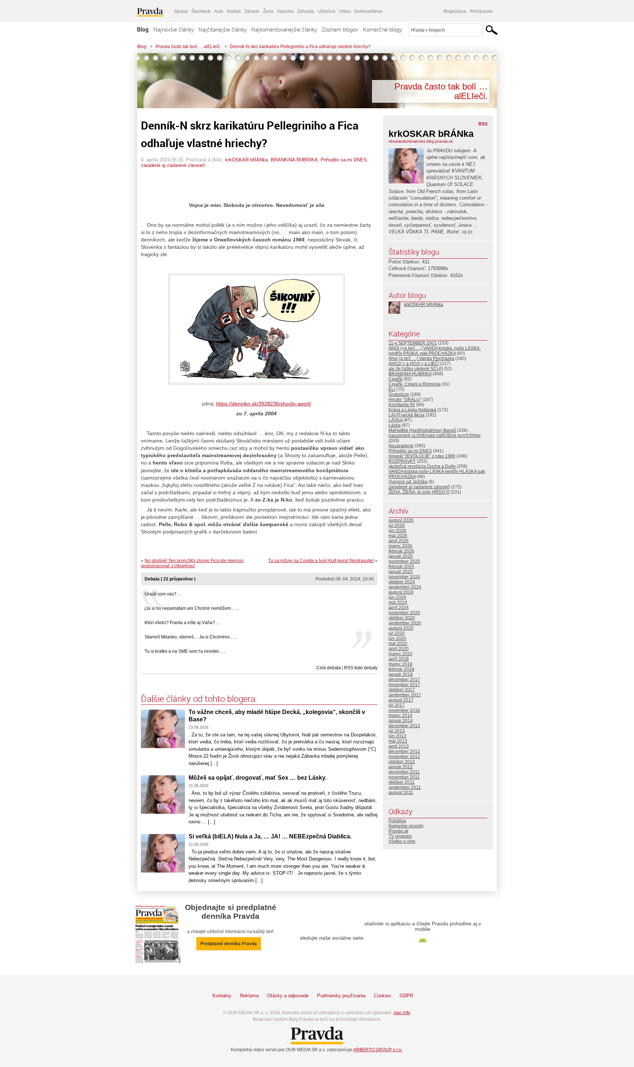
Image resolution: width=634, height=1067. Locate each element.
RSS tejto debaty (361, 667)
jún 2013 (397, 736)
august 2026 (401, 520)
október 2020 (402, 617)
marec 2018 (400, 664)
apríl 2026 (399, 540)
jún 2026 (397, 530)
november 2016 (404, 710)
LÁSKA (395, 420)
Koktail (234, 11)
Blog (143, 29)
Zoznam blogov (340, 29)
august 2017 (401, 700)
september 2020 (405, 623)
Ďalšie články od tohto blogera (198, 698)
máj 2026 (398, 535)
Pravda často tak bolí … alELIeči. (188, 46)
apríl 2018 (399, 659)
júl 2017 (397, 705)
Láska (395, 425)
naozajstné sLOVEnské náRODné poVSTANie (435, 435)
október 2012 (402, 761)
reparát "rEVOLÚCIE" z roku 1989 (422, 456)
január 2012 (401, 766)
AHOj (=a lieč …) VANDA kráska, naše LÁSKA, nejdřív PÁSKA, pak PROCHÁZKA (435, 351)
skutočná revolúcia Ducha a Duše (422, 466)
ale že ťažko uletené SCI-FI (416, 368)
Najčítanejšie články (222, 29)
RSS (483, 124)
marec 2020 (400, 653)
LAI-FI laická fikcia (407, 415)
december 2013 (404, 725)
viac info (402, 1012)
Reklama (249, 995)
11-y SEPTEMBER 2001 (413, 343)
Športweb (201, 11)
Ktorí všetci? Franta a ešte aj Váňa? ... (182, 622)
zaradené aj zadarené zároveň (173, 165)
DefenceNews (368, 11)
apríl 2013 (399, 746)
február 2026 (401, 551)
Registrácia (455, 11)
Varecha (285, 11)
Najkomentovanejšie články (284, 29)
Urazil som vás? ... (163, 594)
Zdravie (251, 11)
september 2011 (405, 787)
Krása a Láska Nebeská (412, 409)
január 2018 (401, 674)
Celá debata (328, 667)
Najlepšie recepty (406, 826)
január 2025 (401, 571)
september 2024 (405, 587)
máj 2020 (398, 643)
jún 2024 (397, 597)
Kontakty (222, 995)
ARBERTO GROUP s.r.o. (377, 1049)
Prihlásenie (481, 11)
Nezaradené (401, 445)
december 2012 (404, 751)
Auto (218, 11)
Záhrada (305, 11)
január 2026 (401, 556)
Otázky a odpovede (288, 995)
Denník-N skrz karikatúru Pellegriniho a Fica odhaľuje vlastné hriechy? (300, 46)
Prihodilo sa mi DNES (344, 160)
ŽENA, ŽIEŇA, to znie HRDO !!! (419, 492)
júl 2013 (397, 730)
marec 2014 (400, 715)
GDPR (406, 995)
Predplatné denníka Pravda (228, 943)
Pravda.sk (398, 831)
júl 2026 (397, 525)
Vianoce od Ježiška (408, 481)
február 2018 (401, 669)
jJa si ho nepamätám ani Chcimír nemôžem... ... (191, 608)
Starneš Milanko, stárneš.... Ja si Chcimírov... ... (191, 637)
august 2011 (401, 792)
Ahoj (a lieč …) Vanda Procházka (421, 358)
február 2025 (401, 566)
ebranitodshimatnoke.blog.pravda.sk (421, 141)
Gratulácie (399, 394)
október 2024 (402, 582)
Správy (181, 11)
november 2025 (404, 561)
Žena (268, 11)
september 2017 (405, 695)
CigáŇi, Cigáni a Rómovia (415, 384)
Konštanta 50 (402, 404)
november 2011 (404, 777)
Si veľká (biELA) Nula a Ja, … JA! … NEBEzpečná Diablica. (270, 836)
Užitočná (326, 11)
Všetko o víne (402, 841)
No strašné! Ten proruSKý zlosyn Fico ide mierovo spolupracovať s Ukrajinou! (192, 563)
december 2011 (404, 772)
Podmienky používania (341, 995)
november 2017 (404, 684)
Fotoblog (397, 820)
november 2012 (404, 756)
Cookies (382, 995)
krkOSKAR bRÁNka (246, 160)
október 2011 (402, 782)
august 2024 (401, 592)
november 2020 (404, 612)
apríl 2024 (399, 607)
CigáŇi (395, 379)
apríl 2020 (399, 648)
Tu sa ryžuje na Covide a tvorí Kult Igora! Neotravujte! (321, 560)
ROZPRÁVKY (402, 461)
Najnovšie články (173, 29)
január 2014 (401, 720)
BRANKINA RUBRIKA (294, 160)
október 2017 (402, 689)
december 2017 (404, 679)
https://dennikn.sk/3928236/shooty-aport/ (263, 404)
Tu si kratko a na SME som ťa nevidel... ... (185, 651)
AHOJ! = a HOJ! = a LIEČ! (414, 363)
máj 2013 (398, 741)
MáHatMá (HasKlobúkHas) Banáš (422, 430)
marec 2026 (400, 546)
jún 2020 (397, 638)
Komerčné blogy (382, 29)
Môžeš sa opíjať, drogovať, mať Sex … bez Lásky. (258, 778)
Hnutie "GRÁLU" (405, 399)
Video (345, 11)
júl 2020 (397, 633)
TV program (400, 836)
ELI (392, 389)
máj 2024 (398, 602)
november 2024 (404, 576)
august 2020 (401, 628)
